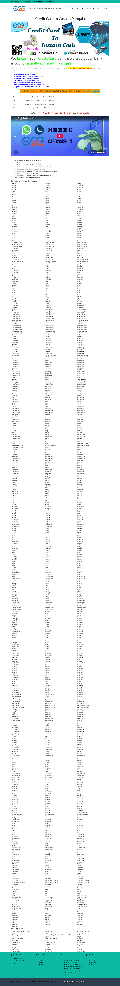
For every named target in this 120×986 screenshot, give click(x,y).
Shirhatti (47, 807)
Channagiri (15, 313)
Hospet (79, 480)
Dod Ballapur (81, 370)
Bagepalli (47, 226)
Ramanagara (16, 746)
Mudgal (79, 665)
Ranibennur (80, 748)
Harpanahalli (81, 434)
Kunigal (47, 595)
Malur (79, 637)
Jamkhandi (15, 506)
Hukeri (14, 488)
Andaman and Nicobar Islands (21, 931)
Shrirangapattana (82, 812)
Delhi (78, 935)
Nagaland (15, 946)
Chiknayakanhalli (17, 331)
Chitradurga (48, 346)
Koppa (79, 563)
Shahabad (15, 792)
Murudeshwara (81, 692)
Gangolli (79, 388)
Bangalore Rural (82, 241)
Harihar (14, 432)
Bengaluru (15, 276)
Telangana (48, 949)
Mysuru (47, 696)
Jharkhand (80, 938)
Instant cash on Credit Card (73, 964)
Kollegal (79, 554)
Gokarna (14, 395)
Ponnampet (48, 733)
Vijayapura (15, 902)
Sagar (13, 764)
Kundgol (79, 591)
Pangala (47, 724)
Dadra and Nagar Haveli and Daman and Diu (58, 935)
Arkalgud (47, 207)
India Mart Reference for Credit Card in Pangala (26, 173)
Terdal (46, 871)
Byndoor (47, 300)
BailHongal (15, 230)
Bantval (47, 254)
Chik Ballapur (16, 322)
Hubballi (47, 484)
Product (79, 8)
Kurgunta (15, 598)
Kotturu (79, 572)
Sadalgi (47, 760)
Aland (46, 189)
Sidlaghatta (15, 819)
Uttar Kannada (81, 895)
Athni (79, 213)
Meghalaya (48, 944)
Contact (105, 8)
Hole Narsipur (49, 456)
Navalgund (48, 714)
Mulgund (47, 678)
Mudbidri (47, 659)
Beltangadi (80, 268)
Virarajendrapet (82, 904)
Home (72, 8)
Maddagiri (15, 617)
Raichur (47, 742)
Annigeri (79, 204)
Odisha (47, 946)
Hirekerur (47, 447)
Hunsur (47, 493)
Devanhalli (48, 364)
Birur (13, 294)
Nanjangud (80, 701)
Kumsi (46, 585)
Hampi (79, 425)
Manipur (14, 944)
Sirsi (78, 831)
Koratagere (15, 571)
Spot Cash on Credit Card (72, 960)
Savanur (79, 784)
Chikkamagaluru (49, 327)
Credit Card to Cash (71, 962)
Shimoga (80, 803)
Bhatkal (14, 285)
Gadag (14, 377)
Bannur (79, 250)
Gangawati (15, 386)
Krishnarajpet (49, 576)
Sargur (47, 779)
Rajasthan (48, 948)
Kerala (46, 940)
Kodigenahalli (81, 545)
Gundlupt (15, 414)
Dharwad (14, 368)
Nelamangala (16, 718)
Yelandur (47, 917)
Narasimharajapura (50, 705)
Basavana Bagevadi (83, 259)
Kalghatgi (80, 517)
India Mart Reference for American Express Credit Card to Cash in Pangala (32, 167)
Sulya (13, 856)
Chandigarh (80, 933)
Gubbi (14, 405)
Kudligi (79, 582)
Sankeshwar (81, 775)
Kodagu (14, 543)
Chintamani (15, 340)
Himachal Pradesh (17, 938)
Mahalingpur (81, 628)
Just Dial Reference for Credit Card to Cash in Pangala (27, 160)
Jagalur (47, 502)
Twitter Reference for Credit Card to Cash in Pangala (27, 177)
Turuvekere (80, 886)
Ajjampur (80, 185)
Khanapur (48, 539)
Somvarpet (80, 840)
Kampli (47, 521)
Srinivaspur (48, 853)
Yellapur (79, 923)
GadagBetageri (81, 379)
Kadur (46, 512)
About (99, 8)
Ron (78, 757)
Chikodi (79, 333)
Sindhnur (47, 825)
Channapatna (81, 314)
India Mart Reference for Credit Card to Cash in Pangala (28, 162)
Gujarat (47, 937)
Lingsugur (80, 609)
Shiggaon (47, 797)
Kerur (79, 536)
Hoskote (14, 478)
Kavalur (14, 534)
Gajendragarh (49, 383)
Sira (13, 829)
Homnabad (15, 460)
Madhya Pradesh (50, 942)
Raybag (47, 751)
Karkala (79, 526)
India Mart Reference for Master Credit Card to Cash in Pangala (30, 165)
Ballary (47, 235)
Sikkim (79, 948)
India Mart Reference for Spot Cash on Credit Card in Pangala (29, 169)
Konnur (14, 561)
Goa (13, 937)
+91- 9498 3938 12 (16, 1)
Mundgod (48, 687)
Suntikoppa (80, 858)
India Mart (93, 962)
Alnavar (14, 193)
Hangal (47, 429)
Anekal (47, 198)
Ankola (14, 202)
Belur (46, 272)
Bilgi (46, 290)
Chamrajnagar (49, 309)
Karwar (47, 530)
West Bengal (81, 951)
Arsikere (14, 211)
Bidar (79, 287)
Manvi (46, 650)
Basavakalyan (16, 257)
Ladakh (79, 940)
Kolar (13, 552)
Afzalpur (14, 184)
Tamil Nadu (15, 949)
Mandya (47, 641)
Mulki (13, 681)
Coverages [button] (89, 8)
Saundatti (15, 783)
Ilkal (13, 497)
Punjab (14, 948)
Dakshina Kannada (50, 355)
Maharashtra (81, 942)
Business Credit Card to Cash (73, 971)
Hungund (80, 489)
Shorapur (15, 810)
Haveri (14, 442)
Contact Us (43, 964)
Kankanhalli (15, 525)
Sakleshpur (80, 766)
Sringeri (79, 849)
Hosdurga (48, 475)
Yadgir (14, 912)
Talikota (47, 862)
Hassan (47, 438)
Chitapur (80, 342)
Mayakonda (15, 654)
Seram (46, 788)
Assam (14, 933)
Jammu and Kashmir (51, 938)
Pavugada (15, 727)
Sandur (47, 770)
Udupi (46, 889)
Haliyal (14, 423)
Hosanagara (15, 469)
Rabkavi (79, 738)
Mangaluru (15, 644)
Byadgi (79, 296)
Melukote (80, 655)
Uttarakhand (48, 951)
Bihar (46, 933)
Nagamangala (16, 700)
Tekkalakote (80, 867)
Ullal (13, 893)
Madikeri (47, 622)
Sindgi (79, 821)
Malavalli (47, 631)
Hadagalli (47, 419)
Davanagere (81, 360)
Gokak (46, 392)
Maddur (79, 619)
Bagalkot (79, 222)
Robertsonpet (16, 755)
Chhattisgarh (16, 935)
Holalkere (80, 453)
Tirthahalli (80, 877)
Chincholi (47, 337)
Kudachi (14, 580)
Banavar (14, 239)
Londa (46, 613)
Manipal (79, 646)
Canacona (15, 303)
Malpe (14, 635)
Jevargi (79, 508)
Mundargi (80, 683)
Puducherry (80, 946)
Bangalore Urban (50, 244)
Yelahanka (80, 913)
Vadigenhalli (48, 899)
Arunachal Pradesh (83, 931)
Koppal (47, 567)
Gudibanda (80, 407)
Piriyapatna (80, 729)
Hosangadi (80, 471)
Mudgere (47, 668)
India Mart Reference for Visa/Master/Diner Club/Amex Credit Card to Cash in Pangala (35, 171)
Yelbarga (14, 921)
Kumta (14, 589)
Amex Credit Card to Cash (72, 968)
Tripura (79, 949)
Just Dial (92, 960)
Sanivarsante (16, 773)
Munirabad (15, 690)
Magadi (14, 626)
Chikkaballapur (81, 324)
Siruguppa (48, 834)
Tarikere (14, 866)
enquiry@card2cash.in (47, 1)
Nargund (80, 711)
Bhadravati (80, 278)
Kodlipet (47, 548)
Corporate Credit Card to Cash (74, 966)
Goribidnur (80, 397)
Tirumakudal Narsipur (51, 880)
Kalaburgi (15, 515)
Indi (78, 499)
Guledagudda (49, 410)
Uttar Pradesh (16, 951)
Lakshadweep (16, 942)
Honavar (79, 462)
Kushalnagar (81, 600)
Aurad (46, 217)
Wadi (46, 908)
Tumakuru (15, 884)
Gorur (46, 401)
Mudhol (14, 672)
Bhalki (46, 281)
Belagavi (47, 263)
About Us (42, 962)
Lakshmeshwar (16, 607)
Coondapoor (81, 351)
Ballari (79, 231)
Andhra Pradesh (49, 931)
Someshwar (15, 838)
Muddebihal (15, 663)
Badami (14, 220)
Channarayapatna (50, 318)
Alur (78, 195)
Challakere (80, 305)
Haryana (79, 937)
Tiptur (14, 875)
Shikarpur (15, 801)
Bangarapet (15, 248)
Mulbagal (80, 674)
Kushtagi (47, 604)
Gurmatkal (80, 416)
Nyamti (79, 720)
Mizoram (80, 944)
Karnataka (15, 940)
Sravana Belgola (17, 847)
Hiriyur (14, 451)
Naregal (14, 709)
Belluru (14, 266)
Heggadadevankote (83, 443)
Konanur (47, 558)
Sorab (46, 843)
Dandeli (14, 359)
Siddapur (47, 816)
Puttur (14, 737)
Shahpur (79, 794)
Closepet (14, 349)
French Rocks (48, 373)
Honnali (47, 466)
